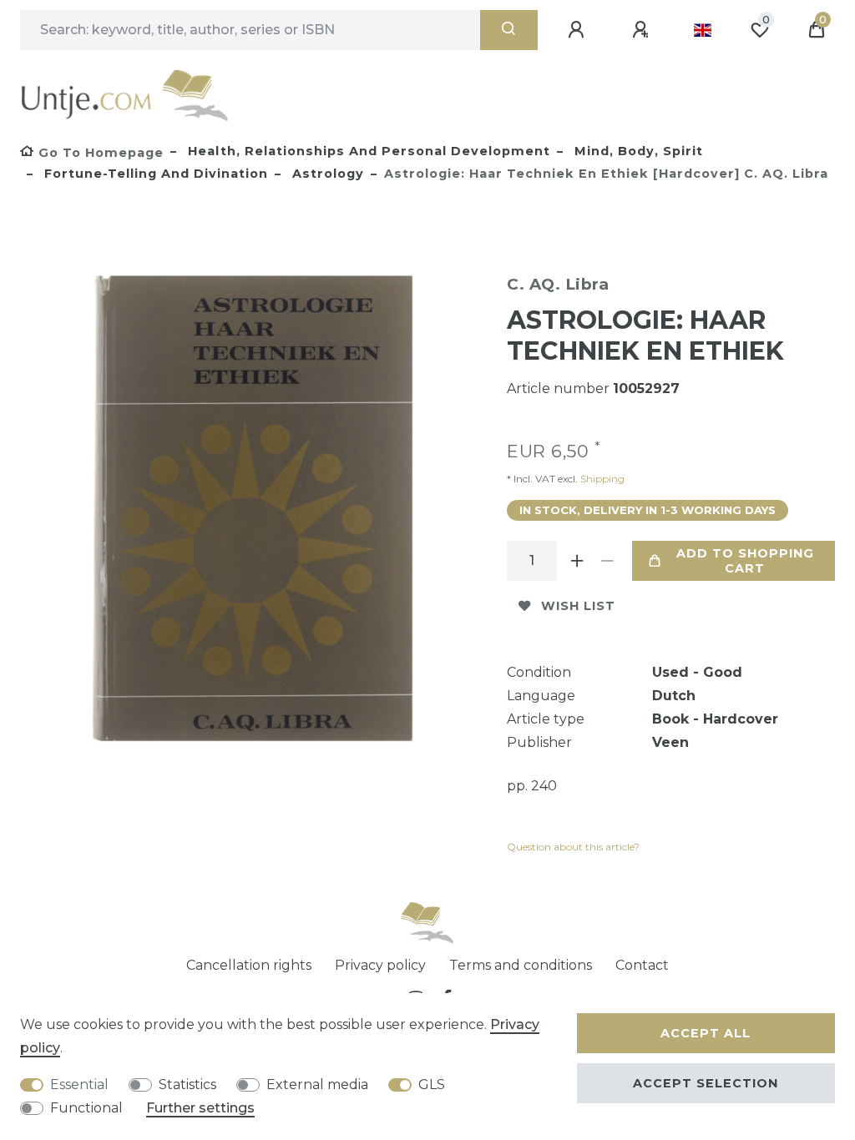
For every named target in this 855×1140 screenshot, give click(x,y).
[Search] (509, 30)
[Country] (702, 30)
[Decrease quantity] (607, 561)
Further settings (200, 1108)
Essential (79, 1084)
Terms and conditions (520, 965)
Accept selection (705, 1083)
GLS (431, 1084)
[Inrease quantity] (577, 561)
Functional (86, 1108)
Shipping (601, 478)
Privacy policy (380, 965)
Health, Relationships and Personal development (367, 151)
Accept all (705, 1033)
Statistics (187, 1084)
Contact (642, 965)
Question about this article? (573, 846)
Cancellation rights (248, 965)
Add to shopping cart (745, 561)
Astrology (326, 173)
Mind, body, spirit (636, 151)
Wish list (578, 605)
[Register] (643, 30)
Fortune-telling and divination (154, 173)
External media (317, 1084)
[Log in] (579, 30)
